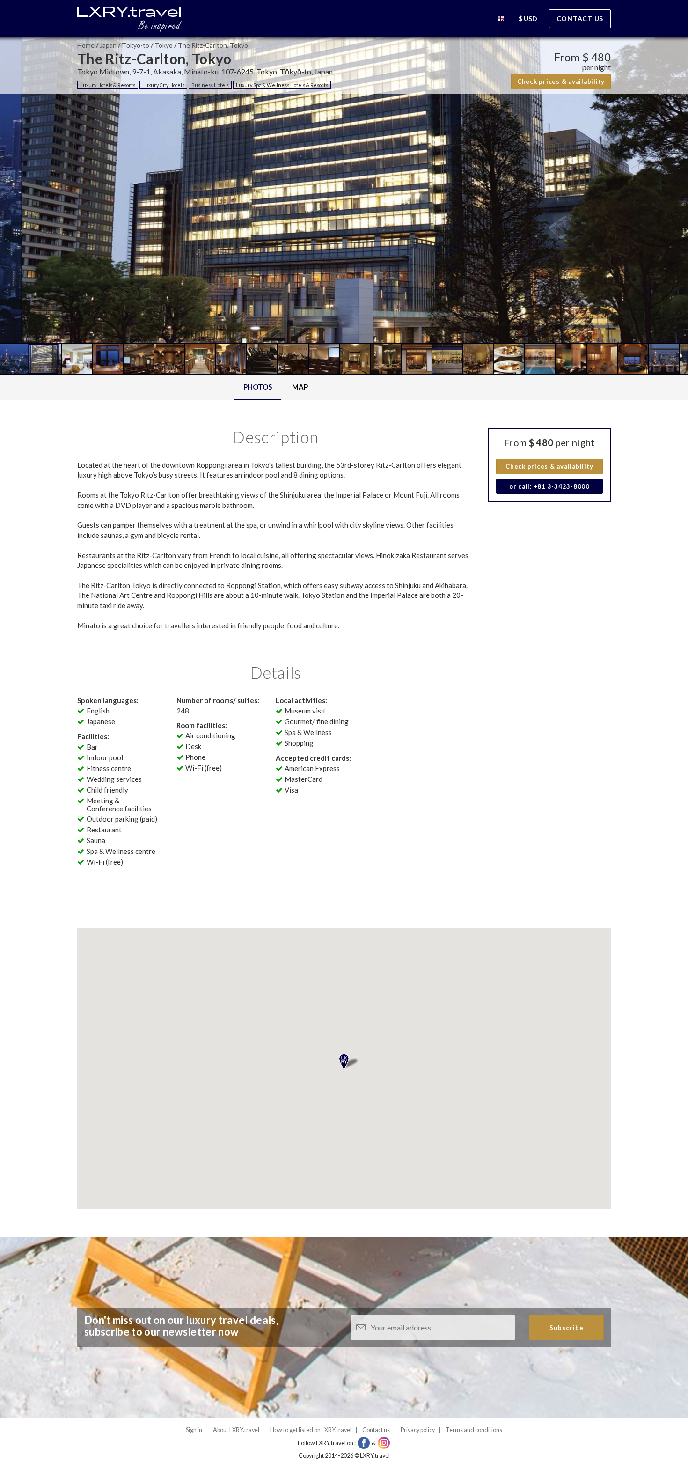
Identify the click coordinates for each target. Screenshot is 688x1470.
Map (300, 386)
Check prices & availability (561, 81)
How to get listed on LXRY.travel (310, 1429)
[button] (501, 20)
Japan (108, 45)
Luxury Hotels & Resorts (107, 85)
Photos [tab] (257, 386)
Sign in (194, 1429)
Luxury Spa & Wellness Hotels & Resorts (282, 85)
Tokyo (163, 45)
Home (86, 45)
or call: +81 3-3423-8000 (549, 486)
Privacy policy (418, 1429)
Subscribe (566, 1327)
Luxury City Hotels (163, 85)
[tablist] (275, 387)
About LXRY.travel (236, 1429)
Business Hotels (210, 85)
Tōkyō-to (135, 45)
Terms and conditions (474, 1429)
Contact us (580, 18)
